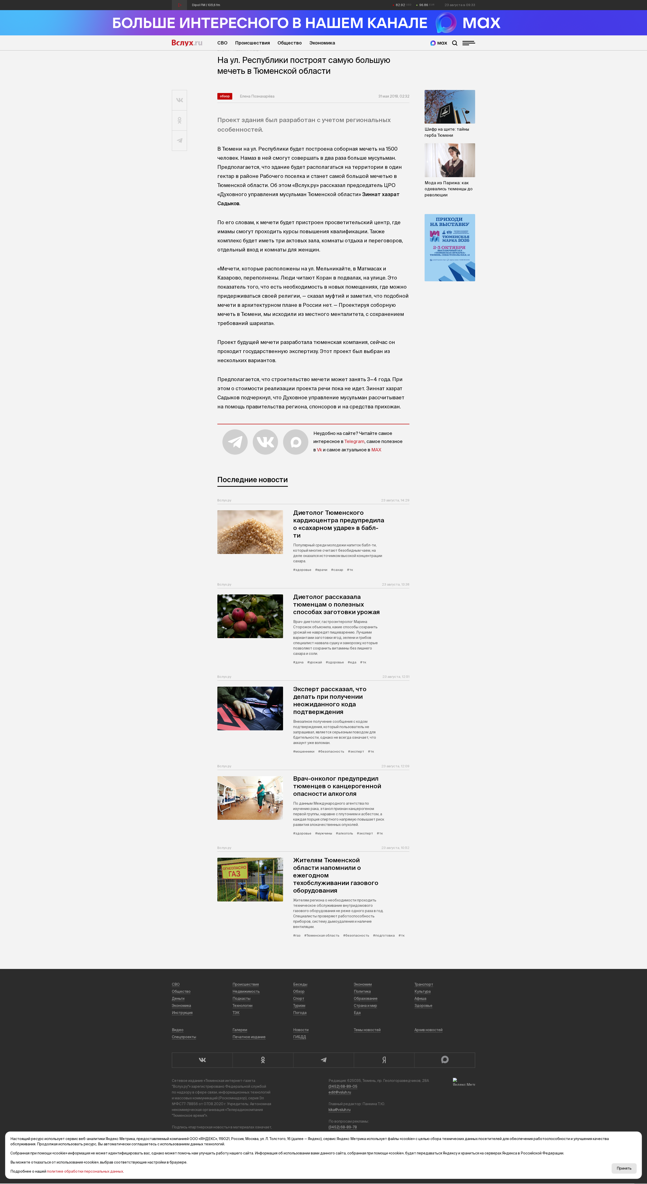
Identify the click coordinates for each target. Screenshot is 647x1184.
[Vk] (202, 1060)
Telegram (354, 441)
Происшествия (252, 42)
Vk (319, 449)
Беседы (300, 984)
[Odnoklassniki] (263, 1060)
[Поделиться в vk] (179, 100)
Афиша (420, 998)
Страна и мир (365, 1006)
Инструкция (182, 1013)
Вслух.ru (187, 43)
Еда (357, 1013)
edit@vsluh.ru (340, 1092)
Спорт (298, 998)
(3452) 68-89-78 (343, 1127)
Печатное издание (249, 1037)
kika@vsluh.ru (340, 1110)
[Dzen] (384, 1060)
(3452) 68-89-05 (343, 1086)
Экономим (363, 984)
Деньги (178, 998)
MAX (376, 449)
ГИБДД (299, 1037)
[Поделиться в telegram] (179, 141)
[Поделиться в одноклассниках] (179, 120)
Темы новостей (367, 1030)
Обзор (225, 96)
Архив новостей (428, 1030)
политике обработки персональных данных (85, 1171)
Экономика (322, 42)
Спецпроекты (184, 1037)
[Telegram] (323, 1060)
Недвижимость (246, 991)
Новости (301, 1030)
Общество (290, 42)
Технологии (242, 1006)
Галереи (240, 1030)
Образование (366, 998)
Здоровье (423, 1006)
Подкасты (241, 998)
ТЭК (236, 1013)
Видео (177, 1030)
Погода (300, 1013)
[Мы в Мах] (438, 43)
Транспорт (423, 984)
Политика (362, 991)
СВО (222, 42)
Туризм (299, 1006)
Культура (422, 991)
